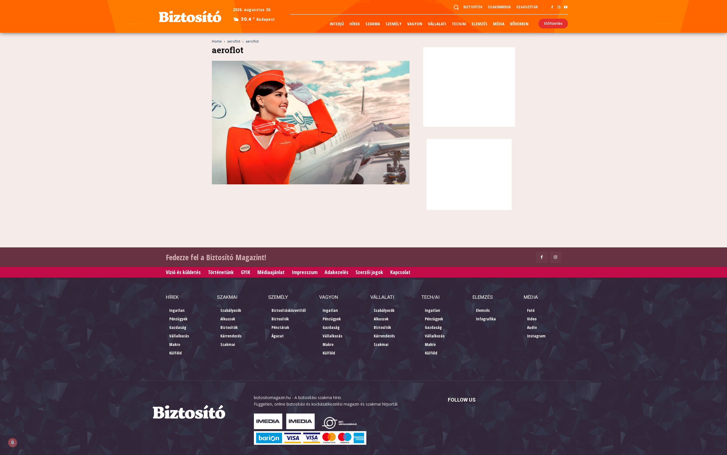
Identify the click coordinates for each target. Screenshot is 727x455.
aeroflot (233, 41)
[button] (456, 7)
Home (217, 41)
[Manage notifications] (12, 442)
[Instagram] (558, 7)
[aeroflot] (311, 182)
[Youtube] (565, 7)
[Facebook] (552, 7)
